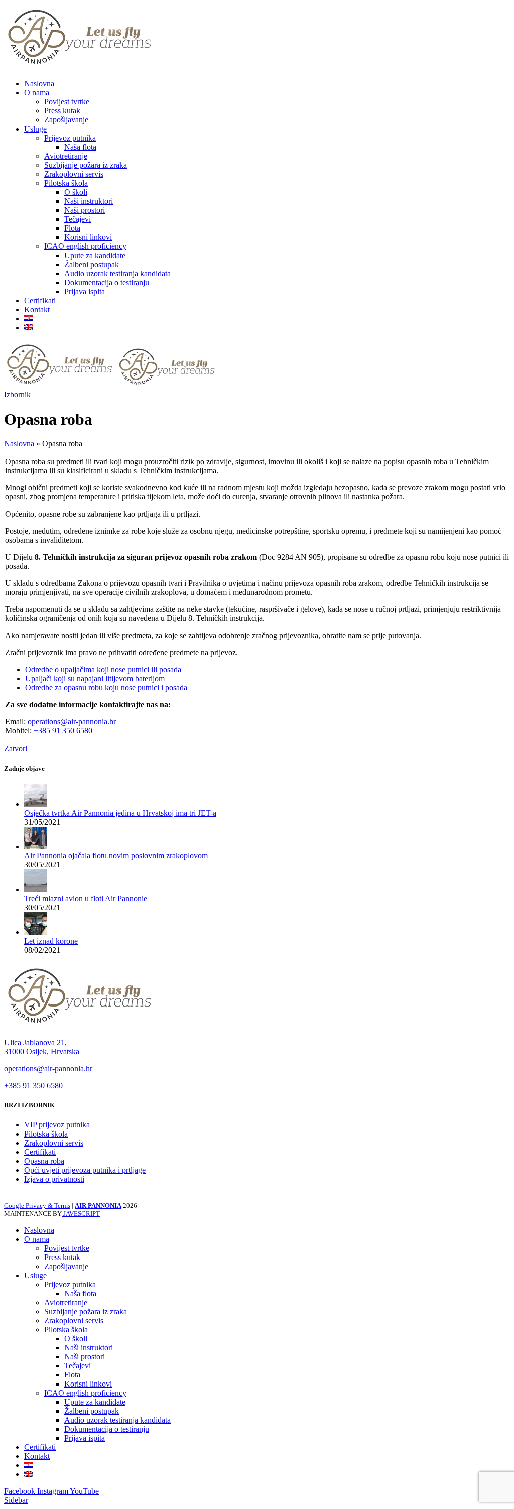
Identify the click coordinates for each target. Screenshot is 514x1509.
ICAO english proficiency (85, 246)
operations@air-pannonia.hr (72, 721)
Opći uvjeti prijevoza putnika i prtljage (85, 1170)
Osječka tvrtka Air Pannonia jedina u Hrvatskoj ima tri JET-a (120, 813)
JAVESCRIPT (81, 1213)
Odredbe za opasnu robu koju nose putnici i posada (106, 687)
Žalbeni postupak (91, 264)
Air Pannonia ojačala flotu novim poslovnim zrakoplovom (116, 855)
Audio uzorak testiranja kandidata (117, 273)
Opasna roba (44, 1161)
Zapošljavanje (66, 119)
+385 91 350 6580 (63, 730)
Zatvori (15, 748)
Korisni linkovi (88, 237)
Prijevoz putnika (70, 138)
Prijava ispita (84, 291)
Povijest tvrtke (66, 101)
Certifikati (40, 1152)
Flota (72, 228)
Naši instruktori (88, 201)
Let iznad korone (51, 941)
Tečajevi (77, 219)
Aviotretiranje (65, 156)
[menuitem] (28, 318)
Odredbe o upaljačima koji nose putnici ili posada (103, 669)
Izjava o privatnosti (54, 1179)
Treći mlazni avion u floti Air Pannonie (85, 898)
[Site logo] (79, 66)
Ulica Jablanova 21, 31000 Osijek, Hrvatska (41, 1047)
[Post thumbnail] (35, 804)
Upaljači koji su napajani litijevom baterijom (95, 678)
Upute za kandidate (94, 255)
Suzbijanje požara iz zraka (85, 165)
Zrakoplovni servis (73, 174)
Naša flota (80, 147)
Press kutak (62, 110)
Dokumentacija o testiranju (106, 282)
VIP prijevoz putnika (57, 1124)
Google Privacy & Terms (37, 1205)
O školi (75, 192)
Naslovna (19, 443)
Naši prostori (84, 210)
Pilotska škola (66, 183)
